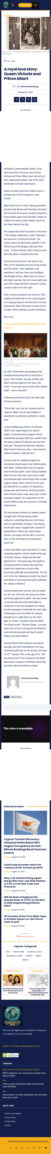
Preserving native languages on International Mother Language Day (38, 992)
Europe (8, 16)
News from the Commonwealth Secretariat (21, 1070)
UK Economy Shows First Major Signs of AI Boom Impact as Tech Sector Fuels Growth (25, 919)
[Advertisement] (25, 136)
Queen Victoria (16, 697)
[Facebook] (16, 99)
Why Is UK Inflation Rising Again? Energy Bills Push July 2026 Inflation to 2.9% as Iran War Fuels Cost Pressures (25, 882)
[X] (22, 99)
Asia (4, 1080)
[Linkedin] (22, 1148)
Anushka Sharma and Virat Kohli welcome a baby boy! (13, 991)
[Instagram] (16, 1148)
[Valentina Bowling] (15, 86)
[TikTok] (28, 1148)
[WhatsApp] (34, 99)
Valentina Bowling (29, 86)
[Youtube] (46, 1148)
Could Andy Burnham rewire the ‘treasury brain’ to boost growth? (23, 866)
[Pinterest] (28, 99)
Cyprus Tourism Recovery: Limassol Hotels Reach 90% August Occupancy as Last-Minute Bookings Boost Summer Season (25, 846)
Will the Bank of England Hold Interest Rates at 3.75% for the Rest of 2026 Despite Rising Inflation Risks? (24, 901)
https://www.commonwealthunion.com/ (32, 682)
